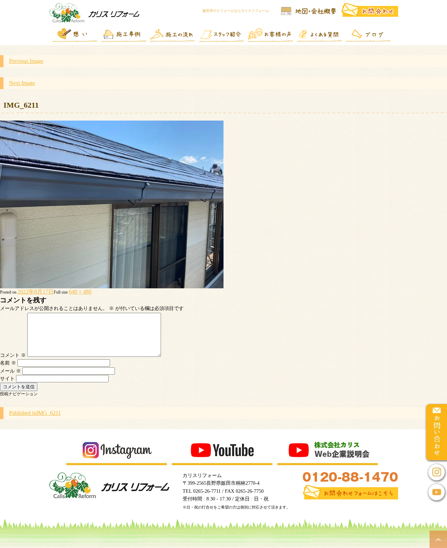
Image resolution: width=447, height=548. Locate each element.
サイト (7, 378)
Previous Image (26, 61)
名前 (8, 363)
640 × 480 (80, 292)
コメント (13, 355)
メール (10, 371)
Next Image (22, 83)
